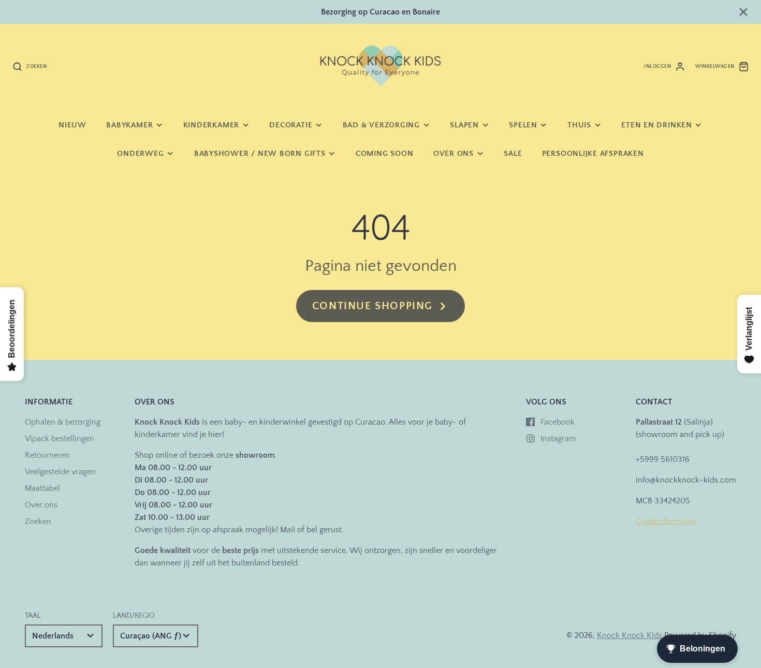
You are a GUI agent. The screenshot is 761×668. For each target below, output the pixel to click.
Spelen (523, 125)
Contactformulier (666, 521)
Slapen (464, 125)
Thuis (579, 125)
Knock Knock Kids (629, 635)
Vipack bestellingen (59, 438)
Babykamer (129, 125)
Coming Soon (384, 153)
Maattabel (42, 488)
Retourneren (47, 455)
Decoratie (290, 125)
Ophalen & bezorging (62, 422)
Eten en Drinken (656, 125)
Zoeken (38, 521)
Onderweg (140, 153)
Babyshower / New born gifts (260, 153)
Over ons (453, 153)
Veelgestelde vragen (60, 471)
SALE (513, 153)
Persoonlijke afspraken (593, 153)
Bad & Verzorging (381, 125)
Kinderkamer (211, 125)
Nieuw (72, 125)
